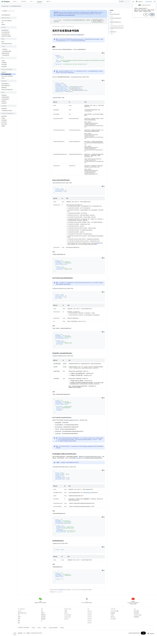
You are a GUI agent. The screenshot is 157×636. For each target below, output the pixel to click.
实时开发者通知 (77, 34)
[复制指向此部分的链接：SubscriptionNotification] (71, 180)
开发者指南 (113, 613)
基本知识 (14, 1)
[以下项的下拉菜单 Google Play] (43, 1)
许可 (24, 633)
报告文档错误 (136, 613)
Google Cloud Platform (53, 627)
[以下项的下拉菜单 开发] (33, 1)
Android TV (66, 618)
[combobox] (125, 1)
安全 (19, 614)
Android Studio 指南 (114, 611)
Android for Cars (67, 616)
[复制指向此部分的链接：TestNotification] (65, 541)
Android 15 (90, 614)
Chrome (39, 627)
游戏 (42, 611)
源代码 (19, 616)
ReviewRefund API (88, 492)
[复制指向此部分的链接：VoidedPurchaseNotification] (73, 353)
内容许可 (61, 589)
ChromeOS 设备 (67, 614)
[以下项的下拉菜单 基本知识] (18, 1)
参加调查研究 (136, 616)
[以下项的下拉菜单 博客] (51, 1)
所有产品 (62, 627)
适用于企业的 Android (22, 613)
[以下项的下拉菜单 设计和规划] (27, 1)
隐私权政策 (43, 618)
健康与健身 (43, 614)
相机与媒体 (43, 616)
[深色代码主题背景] (102, 53)
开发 (31, 1)
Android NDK (113, 618)
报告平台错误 (136, 611)
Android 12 (90, 620)
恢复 (86, 220)
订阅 (143, 633)
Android (19, 611)
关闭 (146, 14)
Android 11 (90, 622)
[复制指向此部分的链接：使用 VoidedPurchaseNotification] (72, 417)
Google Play (39, 1)
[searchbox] (8, 11)
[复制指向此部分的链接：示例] (56, 252)
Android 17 (90, 611)
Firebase (44, 627)
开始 (152, 14)
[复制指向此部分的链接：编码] (56, 47)
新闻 (19, 618)
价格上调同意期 (97, 243)
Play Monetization (16, 6)
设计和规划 (23, 1)
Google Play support (138, 614)
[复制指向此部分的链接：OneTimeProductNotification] (74, 278)
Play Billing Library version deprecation (66, 15)
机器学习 (43, 613)
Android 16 (90, 613)
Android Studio (148, 1)
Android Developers (55, 26)
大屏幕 (65, 611)
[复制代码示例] (104, 53)
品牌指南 (28, 633)
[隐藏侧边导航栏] (15, 634)
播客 (19, 622)
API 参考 (112, 614)
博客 (49, 1)
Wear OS (66, 613)
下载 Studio (113, 616)
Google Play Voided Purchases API (84, 439)
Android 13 (90, 618)
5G (41, 620)
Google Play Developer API (78, 39)
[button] (8, 116)
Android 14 (90, 616)
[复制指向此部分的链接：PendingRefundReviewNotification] (77, 454)
